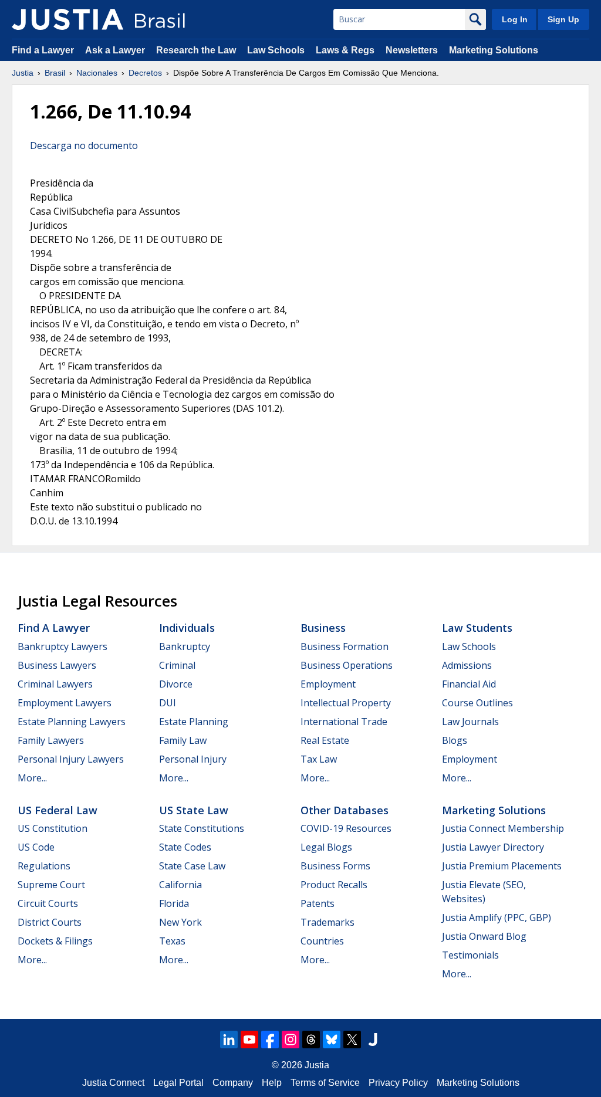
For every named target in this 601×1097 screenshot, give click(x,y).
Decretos (145, 72)
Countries (322, 941)
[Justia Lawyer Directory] (372, 1039)
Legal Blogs (326, 847)
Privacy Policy (398, 1083)
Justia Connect (113, 1083)
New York (180, 922)
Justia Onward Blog (484, 936)
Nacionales (96, 72)
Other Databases (344, 810)
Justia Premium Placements (502, 865)
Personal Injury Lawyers (71, 759)
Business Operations (346, 665)
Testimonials (470, 955)
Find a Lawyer (43, 50)
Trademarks (327, 922)
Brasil (55, 72)
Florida (174, 903)
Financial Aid (469, 684)
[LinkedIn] (229, 1039)
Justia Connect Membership (503, 828)
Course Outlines (477, 702)
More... (32, 777)
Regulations (44, 865)
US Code (36, 847)
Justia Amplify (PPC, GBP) (496, 917)
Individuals (187, 628)
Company (232, 1083)
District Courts (50, 922)
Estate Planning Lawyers (72, 721)
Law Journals (470, 721)
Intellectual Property (345, 702)
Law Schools (276, 50)
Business (323, 628)
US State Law (193, 810)
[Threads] (311, 1039)
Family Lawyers (51, 740)
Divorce (176, 684)
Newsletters (412, 50)
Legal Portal (178, 1083)
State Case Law (192, 865)
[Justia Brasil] (67, 19)
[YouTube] (249, 1039)
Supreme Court (51, 884)
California (180, 884)
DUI (167, 702)
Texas (172, 941)
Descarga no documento (84, 145)
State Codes (185, 847)
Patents (317, 903)
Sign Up (563, 19)
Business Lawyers (57, 665)
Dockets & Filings (55, 941)
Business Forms (335, 865)
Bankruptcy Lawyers (62, 646)
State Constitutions (201, 828)
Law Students (477, 628)
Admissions (467, 665)
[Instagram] (290, 1039)
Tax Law (318, 759)
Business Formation (344, 646)
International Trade (343, 721)
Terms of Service (325, 1083)
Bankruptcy (184, 646)
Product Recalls (333, 884)
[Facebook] (270, 1039)
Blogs (454, 740)
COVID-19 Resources (345, 828)
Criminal (177, 665)
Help (272, 1083)
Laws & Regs (345, 50)
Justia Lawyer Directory (493, 847)
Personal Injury (193, 759)
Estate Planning (193, 721)
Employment (328, 684)
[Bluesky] (331, 1039)
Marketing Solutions (493, 50)
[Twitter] (352, 1039)
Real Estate (324, 740)
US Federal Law (57, 810)
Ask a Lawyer (116, 50)
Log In (515, 19)
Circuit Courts (48, 903)
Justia (22, 72)
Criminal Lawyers (55, 684)
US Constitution (52, 828)
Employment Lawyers (65, 702)
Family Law (183, 740)
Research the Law (196, 50)
